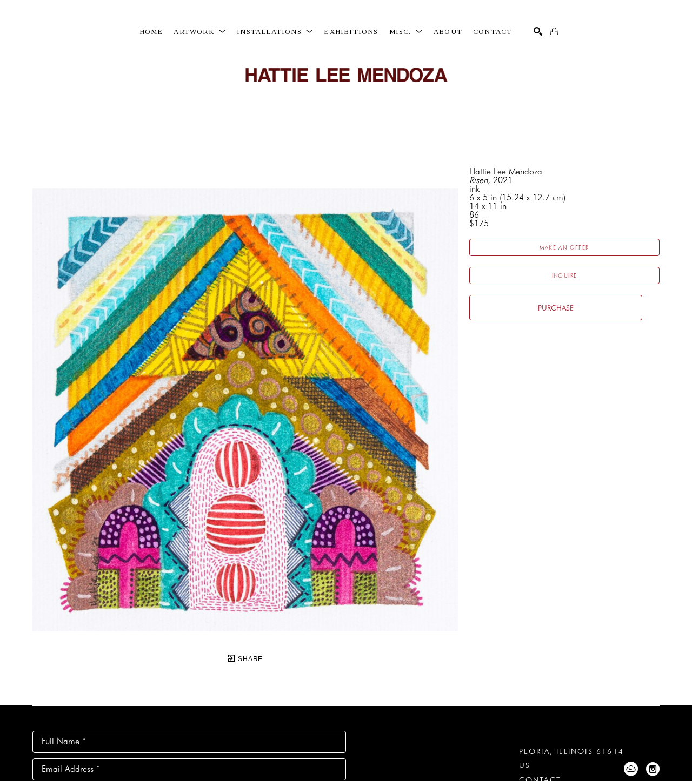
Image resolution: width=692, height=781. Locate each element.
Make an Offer (564, 247)
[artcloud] (631, 769)
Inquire (564, 275)
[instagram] (653, 769)
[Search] (538, 31)
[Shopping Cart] (554, 31)
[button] (200, 32)
